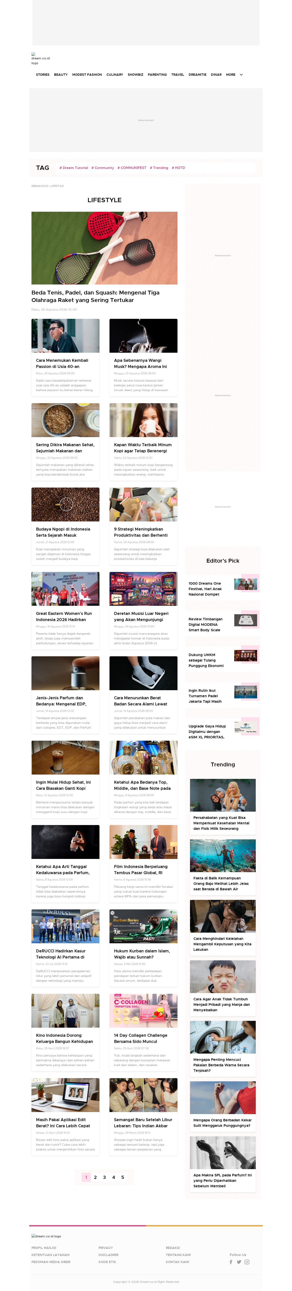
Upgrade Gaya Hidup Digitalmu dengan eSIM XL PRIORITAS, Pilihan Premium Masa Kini (208, 732)
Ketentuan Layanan (50, 1255)
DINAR (216, 75)
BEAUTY (61, 75)
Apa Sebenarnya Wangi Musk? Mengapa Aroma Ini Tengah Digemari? (140, 366)
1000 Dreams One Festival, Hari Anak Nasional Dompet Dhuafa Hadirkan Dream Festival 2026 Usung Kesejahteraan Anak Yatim (208, 589)
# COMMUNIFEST (131, 168)
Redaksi (173, 1248)
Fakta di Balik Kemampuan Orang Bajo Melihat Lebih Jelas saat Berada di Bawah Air (221, 883)
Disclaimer (108, 1255)
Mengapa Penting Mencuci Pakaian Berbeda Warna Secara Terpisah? (221, 1065)
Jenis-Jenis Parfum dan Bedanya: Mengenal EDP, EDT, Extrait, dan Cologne (61, 704)
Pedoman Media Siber (50, 1262)
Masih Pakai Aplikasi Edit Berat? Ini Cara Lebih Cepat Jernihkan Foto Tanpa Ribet (63, 1126)
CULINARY (115, 75)
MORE (230, 75)
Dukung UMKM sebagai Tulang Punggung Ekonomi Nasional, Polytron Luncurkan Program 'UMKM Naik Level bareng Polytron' (206, 660)
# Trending (159, 168)
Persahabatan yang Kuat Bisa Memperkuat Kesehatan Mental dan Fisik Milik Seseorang (221, 823)
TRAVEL (177, 75)
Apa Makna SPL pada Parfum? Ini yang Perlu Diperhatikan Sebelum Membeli (222, 1180)
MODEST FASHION (87, 75)
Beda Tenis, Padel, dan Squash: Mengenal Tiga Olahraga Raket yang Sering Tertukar (95, 296)
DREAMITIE (197, 75)
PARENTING (157, 75)
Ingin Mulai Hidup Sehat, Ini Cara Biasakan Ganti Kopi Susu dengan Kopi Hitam (63, 788)
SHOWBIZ (135, 75)
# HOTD (178, 168)
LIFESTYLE (57, 186)
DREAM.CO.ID (39, 186)
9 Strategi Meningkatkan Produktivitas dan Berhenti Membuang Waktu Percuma (142, 535)
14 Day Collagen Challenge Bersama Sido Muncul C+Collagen (140, 1041)
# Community (102, 168)
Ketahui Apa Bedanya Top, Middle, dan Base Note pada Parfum (142, 788)
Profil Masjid (43, 1248)
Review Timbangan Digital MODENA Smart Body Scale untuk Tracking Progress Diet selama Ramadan (207, 625)
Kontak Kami (177, 1262)
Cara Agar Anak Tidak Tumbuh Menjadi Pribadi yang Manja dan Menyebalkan (221, 1004)
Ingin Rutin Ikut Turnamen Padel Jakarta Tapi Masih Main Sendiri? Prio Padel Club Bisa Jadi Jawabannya (206, 696)
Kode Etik (107, 1262)
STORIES (43, 75)
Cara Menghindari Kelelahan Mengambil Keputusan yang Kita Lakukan (222, 944)
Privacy (106, 1248)
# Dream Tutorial (74, 168)
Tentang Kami (178, 1255)
